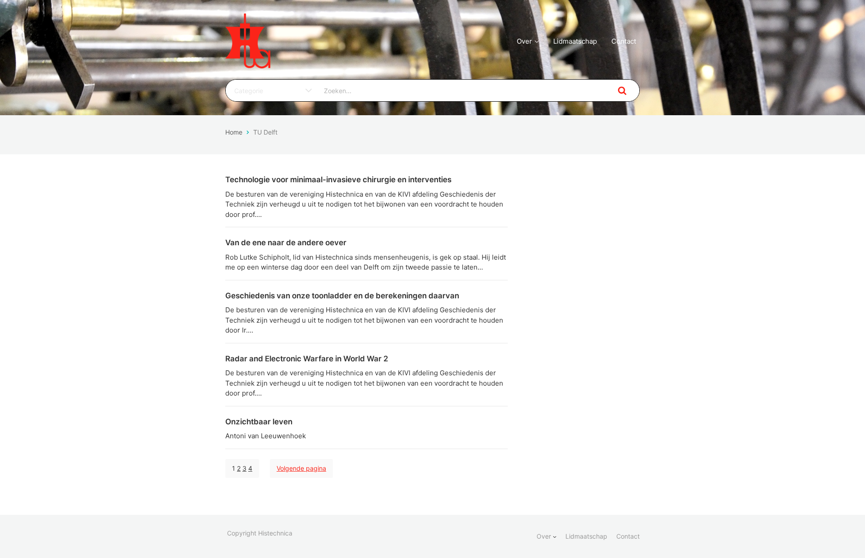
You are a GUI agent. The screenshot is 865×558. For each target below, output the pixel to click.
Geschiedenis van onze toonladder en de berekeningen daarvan (342, 295)
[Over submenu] (554, 536)
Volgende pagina (301, 468)
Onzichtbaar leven (258, 421)
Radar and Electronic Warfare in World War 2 (306, 358)
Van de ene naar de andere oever (285, 242)
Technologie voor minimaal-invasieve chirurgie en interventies (338, 179)
